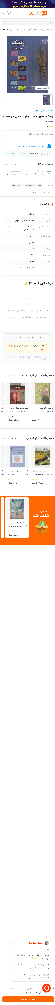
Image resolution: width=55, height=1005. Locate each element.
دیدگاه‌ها (34, 192)
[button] (4, 398)
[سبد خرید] (9, 13)
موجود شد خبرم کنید (26, 999)
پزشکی (40, 185)
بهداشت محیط (29, 185)
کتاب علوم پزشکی (36, 134)
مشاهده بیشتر (10, 375)
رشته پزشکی (16, 185)
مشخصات (46, 192)
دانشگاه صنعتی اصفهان (43, 110)
